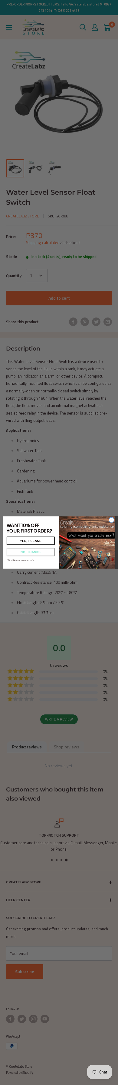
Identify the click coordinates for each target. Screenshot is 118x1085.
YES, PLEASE (30, 540)
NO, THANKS (31, 552)
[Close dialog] (111, 519)
